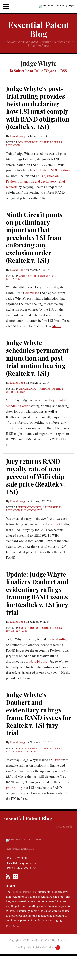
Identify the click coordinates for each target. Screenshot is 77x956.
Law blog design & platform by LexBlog (35, 947)
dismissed (32, 292)
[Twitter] (15, 876)
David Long (17, 136)
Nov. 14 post (38, 661)
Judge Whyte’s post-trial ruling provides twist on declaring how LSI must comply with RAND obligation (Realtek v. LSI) (37, 107)
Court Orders (28, 142)
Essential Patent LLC (21, 848)
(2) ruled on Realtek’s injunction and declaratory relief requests (35, 181)
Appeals (24, 388)
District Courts (51, 142)
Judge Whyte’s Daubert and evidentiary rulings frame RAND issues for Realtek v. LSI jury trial (38, 713)
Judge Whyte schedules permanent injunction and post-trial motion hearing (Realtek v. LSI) (37, 357)
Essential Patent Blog (38, 29)
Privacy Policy (65, 827)
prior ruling (14, 787)
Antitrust (26, 276)
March (56, 326)
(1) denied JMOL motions (52, 170)
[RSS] (8, 876)
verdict (55, 524)
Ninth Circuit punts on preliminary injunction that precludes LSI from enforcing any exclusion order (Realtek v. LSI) (34, 237)
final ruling (60, 639)
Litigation (13, 145)
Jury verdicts (52, 507)
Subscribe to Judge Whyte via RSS (40, 70)
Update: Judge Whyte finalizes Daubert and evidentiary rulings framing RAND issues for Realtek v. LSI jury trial (37, 593)
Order (58, 759)
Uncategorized (31, 510)
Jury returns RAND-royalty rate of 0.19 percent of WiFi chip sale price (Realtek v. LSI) (35, 476)
